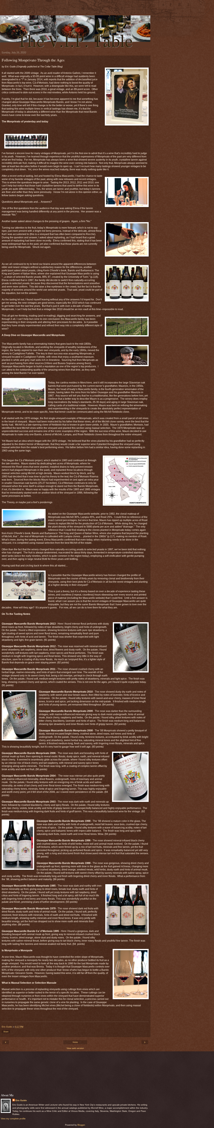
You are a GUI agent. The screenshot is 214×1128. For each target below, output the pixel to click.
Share (5, 1032)
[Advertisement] (75, 9)
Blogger (81, 1125)
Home (75, 1042)
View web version (75, 1048)
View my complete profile (13, 1118)
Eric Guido (21, 1100)
